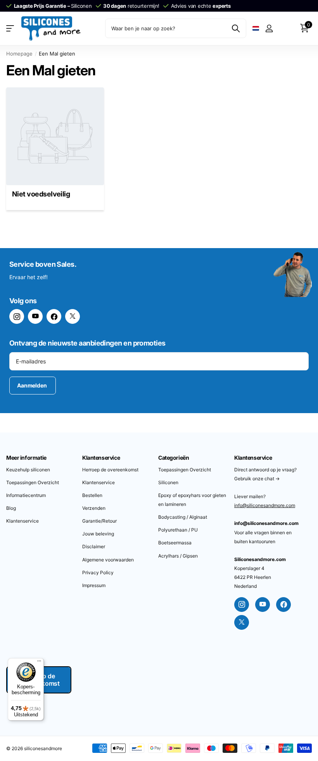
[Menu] (39, 662)
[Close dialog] (304, 312)
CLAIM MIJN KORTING (235, 447)
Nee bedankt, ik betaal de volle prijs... (235, 470)
